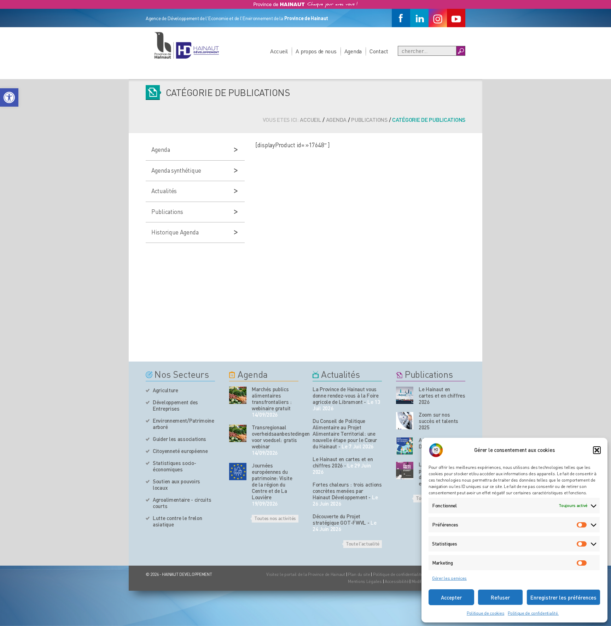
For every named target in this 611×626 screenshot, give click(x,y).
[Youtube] (456, 18)
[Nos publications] (404, 395)
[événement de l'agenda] (237, 395)
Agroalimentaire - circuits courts (182, 502)
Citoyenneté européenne (180, 450)
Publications (369, 119)
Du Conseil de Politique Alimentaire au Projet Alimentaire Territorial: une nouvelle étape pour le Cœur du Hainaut (345, 433)
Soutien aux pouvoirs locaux (176, 484)
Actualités (164, 191)
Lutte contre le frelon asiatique (177, 521)
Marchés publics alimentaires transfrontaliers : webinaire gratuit (272, 398)
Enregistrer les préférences (563, 597)
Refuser (500, 597)
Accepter (451, 597)
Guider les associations (179, 438)
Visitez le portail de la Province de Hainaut (305, 574)
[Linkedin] (419, 18)
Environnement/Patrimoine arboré (183, 423)
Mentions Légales (365, 581)
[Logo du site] (186, 45)
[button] (9, 97)
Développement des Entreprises (175, 405)
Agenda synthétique (176, 170)
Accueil (279, 51)
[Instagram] (438, 18)
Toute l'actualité (362, 543)
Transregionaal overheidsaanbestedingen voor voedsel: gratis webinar (275, 436)
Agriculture (165, 390)
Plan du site (359, 574)
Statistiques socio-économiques (174, 466)
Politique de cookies (485, 613)
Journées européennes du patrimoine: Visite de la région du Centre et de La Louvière (272, 481)
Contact (378, 51)
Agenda (353, 51)
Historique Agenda (174, 232)
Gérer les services (449, 578)
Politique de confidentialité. (533, 613)
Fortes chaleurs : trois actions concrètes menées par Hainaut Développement (347, 491)
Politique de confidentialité (398, 574)
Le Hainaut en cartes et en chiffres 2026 (343, 462)
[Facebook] (401, 18)
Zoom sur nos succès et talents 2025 (438, 421)
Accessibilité (396, 581)
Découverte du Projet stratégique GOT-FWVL (339, 519)
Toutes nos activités (275, 518)
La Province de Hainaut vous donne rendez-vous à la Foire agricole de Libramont (346, 395)
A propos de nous (316, 51)
